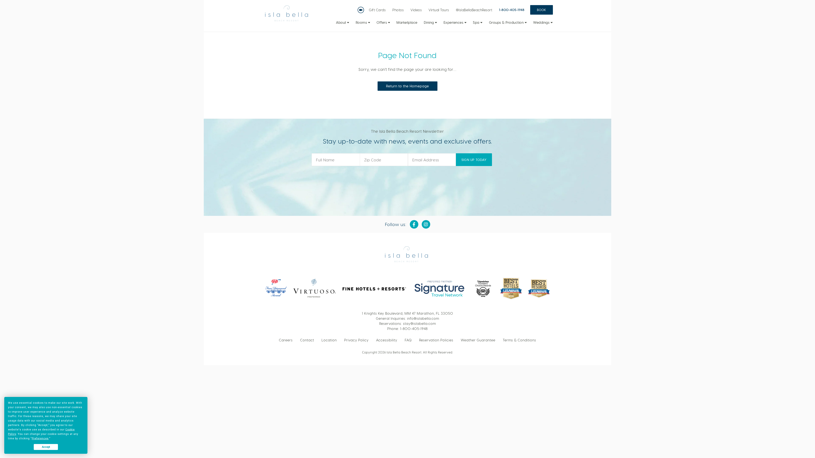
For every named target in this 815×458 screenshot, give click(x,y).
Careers (286, 340)
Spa (476, 22)
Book (541, 10)
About (341, 22)
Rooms (362, 22)
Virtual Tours (439, 10)
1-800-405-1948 (511, 10)
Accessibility (386, 340)
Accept (46, 446)
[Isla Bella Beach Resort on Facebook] (414, 224)
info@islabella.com (423, 318)
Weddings (542, 22)
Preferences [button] (40, 438)
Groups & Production (507, 22)
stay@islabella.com (419, 323)
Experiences (454, 22)
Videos (416, 10)
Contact (307, 340)
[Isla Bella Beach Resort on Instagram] (426, 224)
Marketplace (406, 22)
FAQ (408, 340)
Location (329, 340)
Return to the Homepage (407, 86)
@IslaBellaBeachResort (474, 10)
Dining (429, 22)
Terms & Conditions (519, 340)
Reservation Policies (436, 340)
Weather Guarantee (478, 340)
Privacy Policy (356, 340)
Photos (398, 10)
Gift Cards (377, 10)
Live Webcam (362, 8)
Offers (382, 22)
